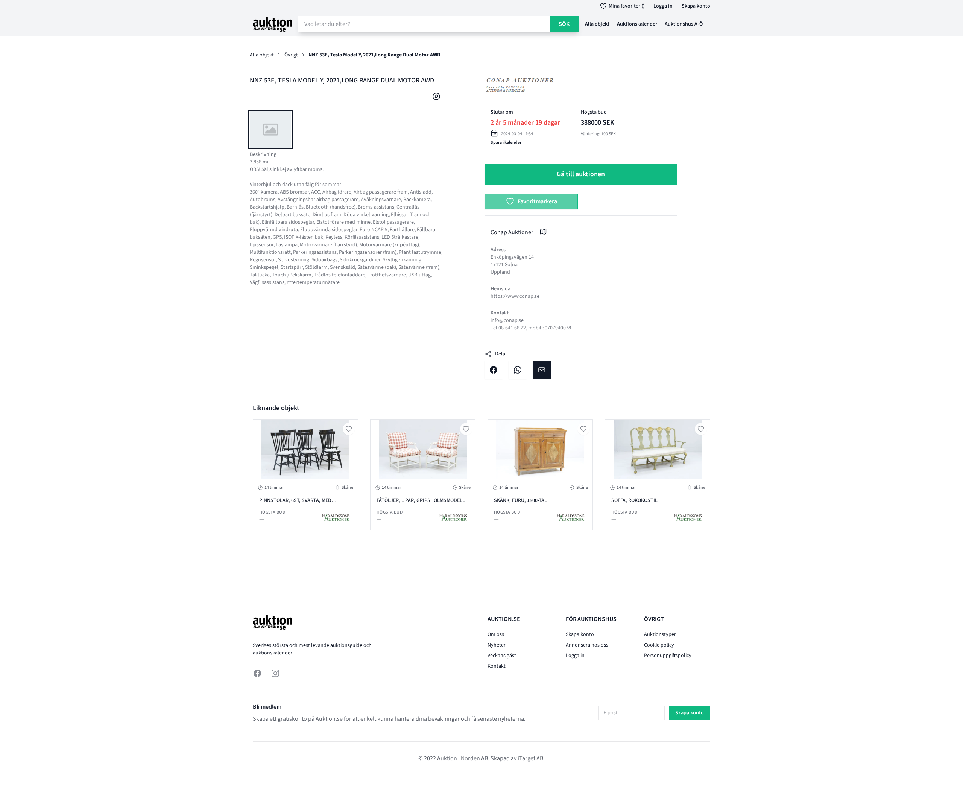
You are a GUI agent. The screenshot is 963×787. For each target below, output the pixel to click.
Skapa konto (696, 6)
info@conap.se (507, 320)
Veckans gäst (502, 655)
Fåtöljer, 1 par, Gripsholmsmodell (421, 500)
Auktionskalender (637, 24)
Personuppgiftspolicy (667, 655)
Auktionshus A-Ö (684, 24)
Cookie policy (659, 645)
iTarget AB (530, 758)
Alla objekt (597, 24)
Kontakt (497, 666)
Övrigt (291, 55)
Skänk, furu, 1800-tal (520, 500)
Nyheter (497, 645)
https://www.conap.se (515, 296)
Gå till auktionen (581, 174)
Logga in (663, 6)
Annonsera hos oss (587, 645)
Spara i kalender (506, 142)
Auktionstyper (660, 634)
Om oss (496, 634)
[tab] (270, 129)
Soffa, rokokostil (634, 500)
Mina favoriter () (626, 6)
